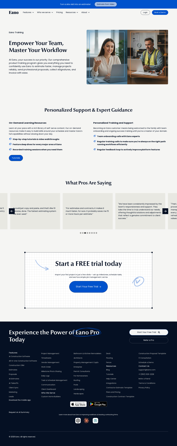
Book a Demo (160, 12)
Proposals (13, 374)
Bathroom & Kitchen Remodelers (87, 353)
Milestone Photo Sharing (51, 371)
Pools (76, 385)
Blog (108, 370)
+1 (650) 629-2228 (146, 374)
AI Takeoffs (13, 383)
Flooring (109, 358)
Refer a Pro (148, 340)
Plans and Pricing (113, 392)
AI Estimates (14, 378)
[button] (28, 12)
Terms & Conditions (147, 383)
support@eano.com (147, 370)
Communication (48, 385)
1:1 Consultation (145, 358)
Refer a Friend (144, 378)
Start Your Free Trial (87, 286)
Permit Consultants (82, 371)
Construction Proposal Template (152, 353)
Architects (78, 358)
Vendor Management (50, 362)
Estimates (13, 370)
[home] (14, 12)
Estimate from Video (105, 4)
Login (145, 12)
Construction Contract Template (120, 396)
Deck (108, 353)
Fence (108, 362)
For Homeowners (81, 376)
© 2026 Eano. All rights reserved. (22, 437)
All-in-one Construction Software (23, 361)
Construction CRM (16, 365)
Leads (11, 396)
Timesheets (46, 358)
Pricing (59, 12)
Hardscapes (79, 393)
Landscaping (79, 389)
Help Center (111, 378)
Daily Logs (45, 376)
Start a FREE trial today (88, 264)
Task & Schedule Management (54, 380)
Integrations (111, 383)
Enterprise (78, 367)
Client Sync (13, 387)
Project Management (50, 353)
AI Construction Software (19, 356)
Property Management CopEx (86, 362)
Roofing (77, 380)
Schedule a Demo (146, 362)
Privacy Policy (144, 387)
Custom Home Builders (51, 396)
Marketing (13, 392)
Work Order (46, 367)
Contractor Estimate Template (119, 387)
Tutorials (16, 158)
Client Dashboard (48, 389)
